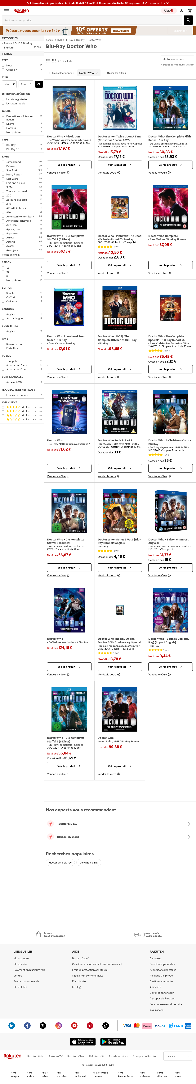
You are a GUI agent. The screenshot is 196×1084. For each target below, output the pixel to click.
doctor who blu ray (60, 862)
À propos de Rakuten (144, 1056)
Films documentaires (125, 1074)
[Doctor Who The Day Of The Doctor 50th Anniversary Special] (120, 610)
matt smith (132, 645)
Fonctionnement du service (166, 1004)
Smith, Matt (112, 741)
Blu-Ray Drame (130, 741)
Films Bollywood (80, 1074)
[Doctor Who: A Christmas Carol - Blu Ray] (170, 412)
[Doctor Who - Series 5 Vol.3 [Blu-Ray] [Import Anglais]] (120, 511)
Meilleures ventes (184, 64)
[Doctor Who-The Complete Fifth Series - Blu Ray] (170, 108)
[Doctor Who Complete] (170, 207)
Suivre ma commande (26, 981)
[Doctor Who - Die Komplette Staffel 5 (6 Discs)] (69, 709)
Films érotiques (145, 1074)
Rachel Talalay (112, 143)
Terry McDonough (63, 443)
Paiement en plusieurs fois (29, 969)
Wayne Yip (58, 139)
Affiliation (155, 987)
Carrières (155, 958)
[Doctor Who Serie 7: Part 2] (120, 412)
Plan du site (79, 981)
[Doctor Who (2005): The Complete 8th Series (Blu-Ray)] (120, 308)
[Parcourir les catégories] (7, 10)
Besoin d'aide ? (81, 958)
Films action (45, 1074)
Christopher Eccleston (169, 343)
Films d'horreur (162, 1074)
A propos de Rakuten (162, 998)
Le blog (76, 987)
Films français (15, 1074)
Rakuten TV (56, 1056)
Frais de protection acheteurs (89, 969)
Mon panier (20, 964)
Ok (39, 84)
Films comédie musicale (100, 1074)
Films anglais (30, 1074)
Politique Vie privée (161, 975)
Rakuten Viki (96, 1056)
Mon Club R (20, 987)
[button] (159, 3)
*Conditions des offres (163, 969)
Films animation (62, 1074)
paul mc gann (111, 645)
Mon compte (21, 958)
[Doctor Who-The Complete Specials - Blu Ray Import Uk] (170, 308)
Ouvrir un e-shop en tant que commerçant (97, 964)
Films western (179, 1074)
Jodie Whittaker (80, 139)
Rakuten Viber (75, 1056)
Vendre (18, 975)
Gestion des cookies (161, 981)
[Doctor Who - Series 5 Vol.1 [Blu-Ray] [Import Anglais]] (170, 610)
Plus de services (118, 1056)
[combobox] (93, 20)
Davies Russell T (112, 239)
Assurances (156, 1009)
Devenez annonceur (162, 992)
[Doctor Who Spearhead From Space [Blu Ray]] (69, 308)
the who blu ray (89, 862)
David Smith (161, 143)
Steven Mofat (111, 443)
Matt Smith (181, 143)
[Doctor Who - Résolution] (69, 108)
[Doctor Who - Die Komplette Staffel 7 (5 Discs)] (69, 207)
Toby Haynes (161, 447)
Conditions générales (162, 964)
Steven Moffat (162, 546)
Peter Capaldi (134, 143)
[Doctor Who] (69, 412)
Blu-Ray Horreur (176, 239)
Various (161, 239)
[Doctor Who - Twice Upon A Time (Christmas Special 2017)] (120, 108)
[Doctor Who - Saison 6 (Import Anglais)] (170, 511)
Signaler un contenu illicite (87, 975)
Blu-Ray (70, 343)
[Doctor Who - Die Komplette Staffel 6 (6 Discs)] (69, 511)
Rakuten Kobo (35, 1056)
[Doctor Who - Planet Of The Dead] (120, 207)
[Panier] (189, 10)
